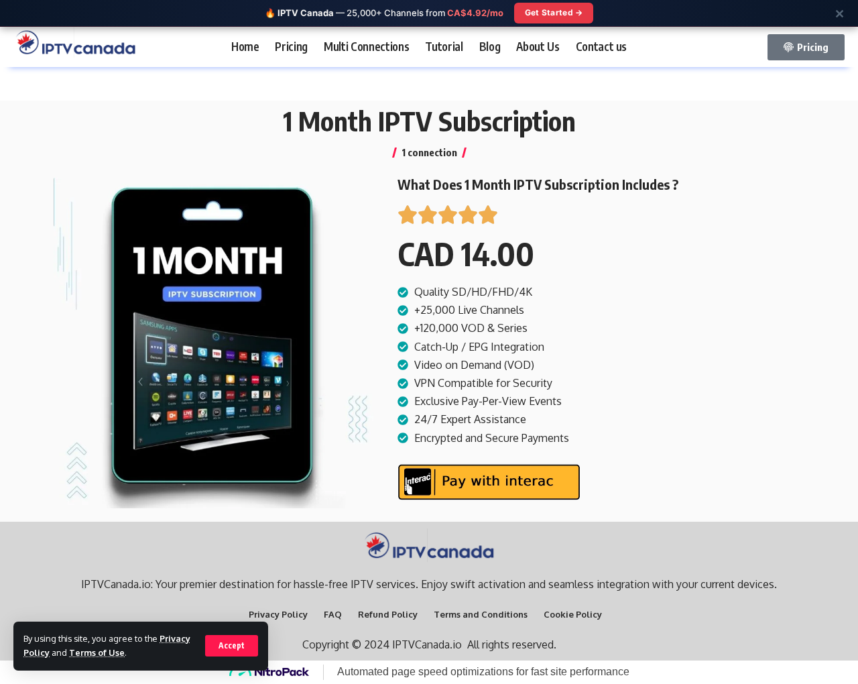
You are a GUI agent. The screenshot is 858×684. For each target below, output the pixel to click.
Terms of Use (97, 652)
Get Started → (554, 12)
